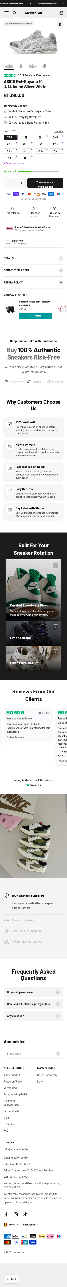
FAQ (6, 1130)
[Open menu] (6, 13)
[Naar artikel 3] (33, 66)
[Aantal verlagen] (8, 183)
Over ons (9, 1124)
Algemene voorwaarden (11, 1102)
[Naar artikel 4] (44, 66)
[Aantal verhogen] (21, 183)
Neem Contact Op (47, 1075)
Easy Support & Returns (27, 941)
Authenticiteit (12, 1075)
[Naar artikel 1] (9, 66)
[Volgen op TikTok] (25, 1214)
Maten (40, 1081)
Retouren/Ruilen (13, 1081)
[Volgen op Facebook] (6, 1214)
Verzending (10, 1087)
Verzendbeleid (12, 1111)
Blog (6, 1117)
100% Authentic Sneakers (28, 895)
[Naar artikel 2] (21, 66)
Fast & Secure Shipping (26, 930)
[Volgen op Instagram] (15, 1214)
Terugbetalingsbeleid (16, 1094)
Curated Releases (23, 920)
